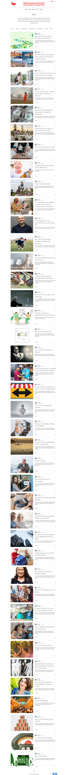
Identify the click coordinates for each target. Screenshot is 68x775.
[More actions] (55, 33)
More (51, 28)
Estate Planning (24, 28)
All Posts (12, 28)
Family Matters (40, 28)
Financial (17, 28)
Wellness (46, 28)
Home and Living (32, 28)
